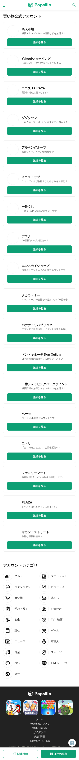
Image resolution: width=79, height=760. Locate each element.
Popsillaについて (40, 723)
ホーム (39, 719)
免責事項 (39, 736)
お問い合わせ (39, 727)
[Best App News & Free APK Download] (39, 5)
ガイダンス (39, 732)
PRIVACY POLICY (39, 740)
